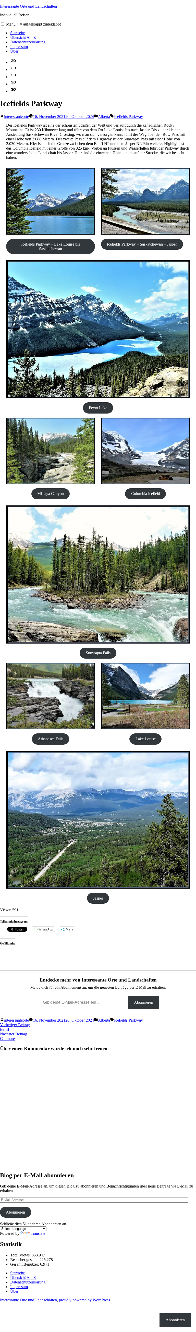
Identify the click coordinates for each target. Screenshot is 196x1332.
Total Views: (21, 1255)
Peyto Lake (98, 408)
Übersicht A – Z (23, 37)
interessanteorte (16, 116)
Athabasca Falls (50, 739)
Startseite (17, 33)
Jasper (98, 898)
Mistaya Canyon (50, 493)
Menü (33, 24)
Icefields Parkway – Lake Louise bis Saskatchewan (50, 246)
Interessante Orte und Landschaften (28, 6)
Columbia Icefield (145, 493)
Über (14, 51)
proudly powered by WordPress (84, 1300)
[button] (2, 24)
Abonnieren (143, 1002)
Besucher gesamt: (25, 1259)
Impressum (19, 46)
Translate (38, 1233)
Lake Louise (146, 739)
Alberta (104, 116)
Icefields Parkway (128, 116)
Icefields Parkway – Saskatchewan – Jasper (142, 244)
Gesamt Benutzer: (25, 1264)
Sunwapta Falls (98, 653)
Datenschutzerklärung (27, 42)
